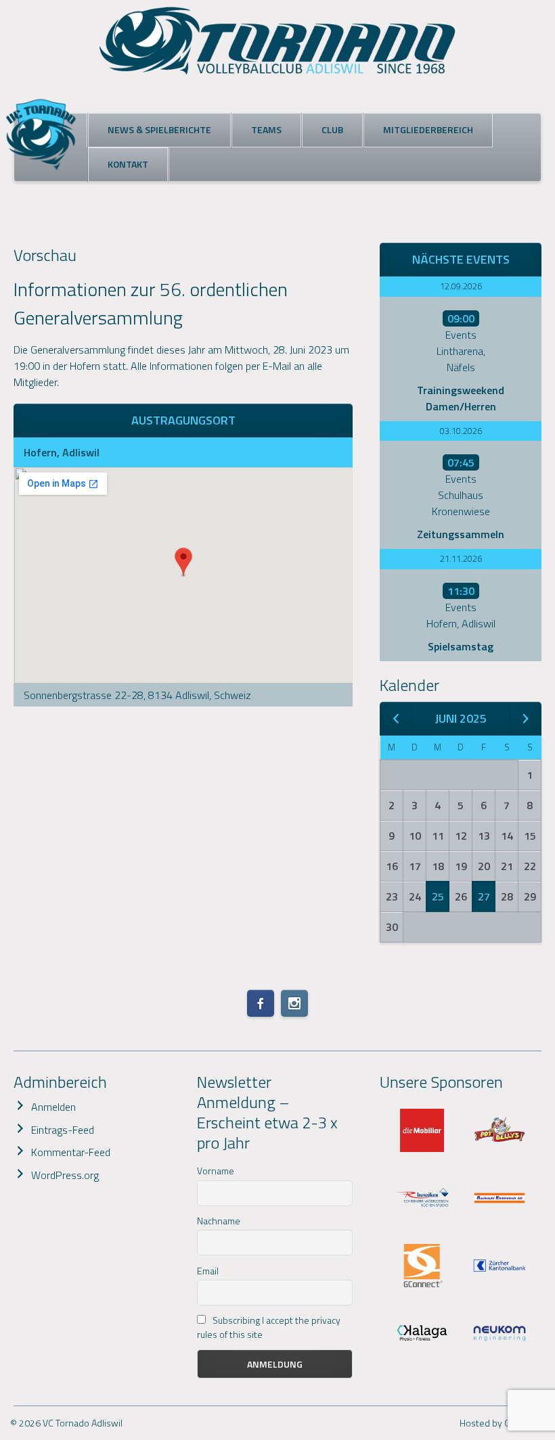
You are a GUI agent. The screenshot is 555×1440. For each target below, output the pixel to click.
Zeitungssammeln (460, 534)
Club (332, 129)
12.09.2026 (461, 286)
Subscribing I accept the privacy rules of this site (268, 1327)
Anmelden (53, 1107)
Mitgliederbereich (428, 129)
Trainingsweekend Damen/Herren (460, 398)
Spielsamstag (460, 646)
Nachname (218, 1221)
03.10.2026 (461, 430)
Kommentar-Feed (70, 1152)
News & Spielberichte (159, 129)
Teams (266, 129)
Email (208, 1271)
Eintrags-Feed (62, 1130)
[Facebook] (260, 1003)
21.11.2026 (461, 558)
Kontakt (128, 164)
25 (438, 896)
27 (484, 896)
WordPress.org (65, 1175)
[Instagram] (294, 1003)
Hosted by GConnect (502, 1423)
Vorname (215, 1170)
